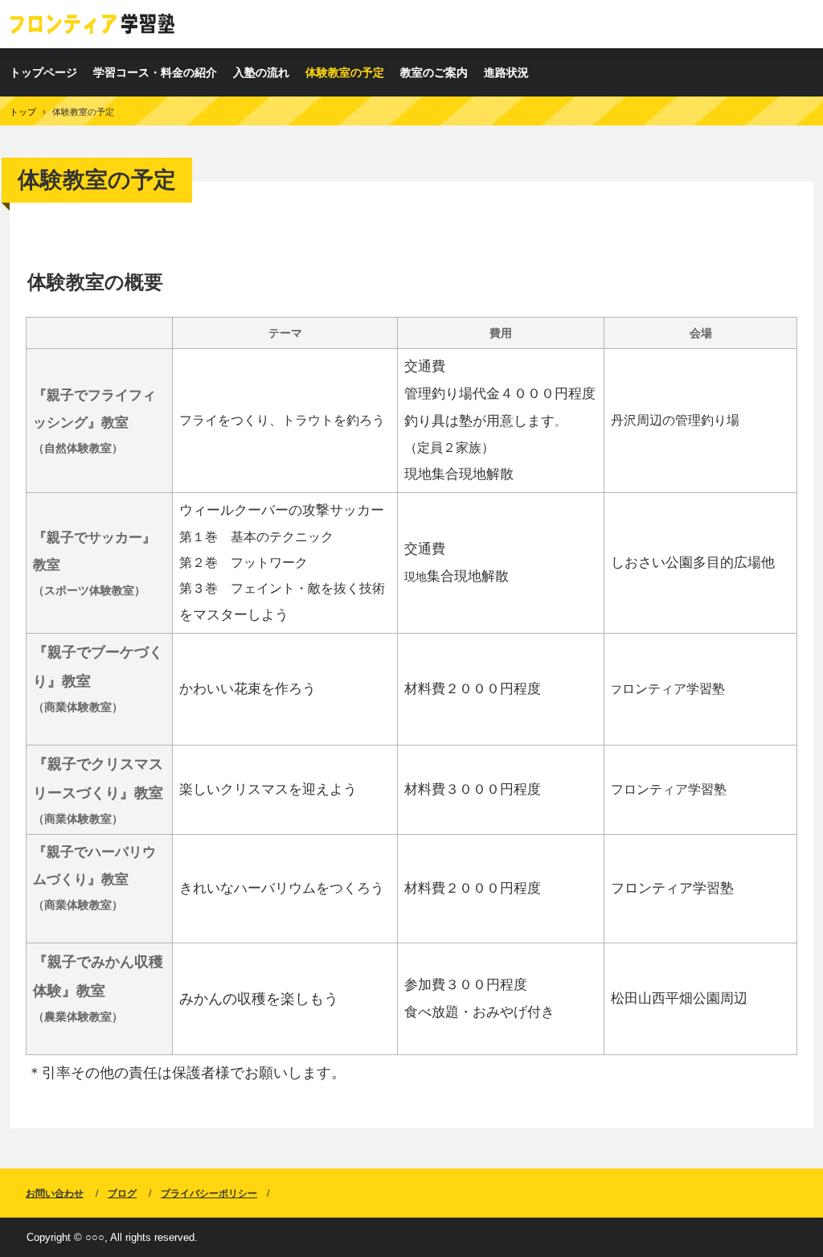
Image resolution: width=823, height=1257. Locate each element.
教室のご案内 (434, 72)
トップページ (43, 72)
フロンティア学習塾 (94, 23)
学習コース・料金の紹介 (155, 72)
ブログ (122, 1193)
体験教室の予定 (344, 72)
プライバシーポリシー (209, 1193)
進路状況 (506, 72)
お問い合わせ (55, 1193)
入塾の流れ (261, 72)
